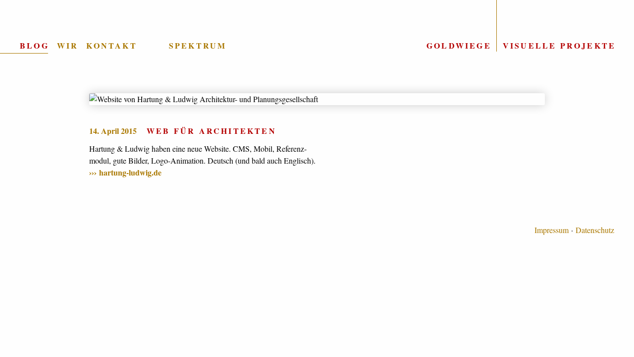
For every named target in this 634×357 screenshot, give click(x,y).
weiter (594, 202)
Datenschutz (595, 230)
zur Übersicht (317, 64)
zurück (40, 202)
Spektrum (198, 45)
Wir (68, 45)
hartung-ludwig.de (130, 172)
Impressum (551, 230)
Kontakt (111, 45)
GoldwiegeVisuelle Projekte (521, 45)
